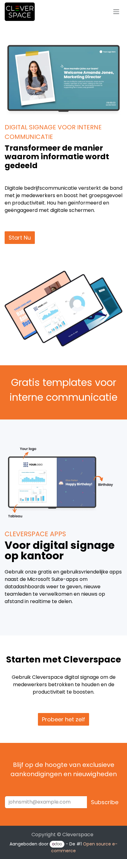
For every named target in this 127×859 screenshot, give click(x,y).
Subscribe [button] (104, 802)
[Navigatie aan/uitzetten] (116, 12)
